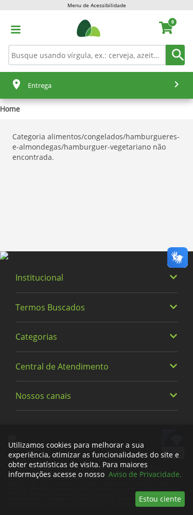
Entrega (39, 85)
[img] (96, 256)
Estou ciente (160, 499)
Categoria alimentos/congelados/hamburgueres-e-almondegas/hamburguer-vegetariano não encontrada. (96, 147)
